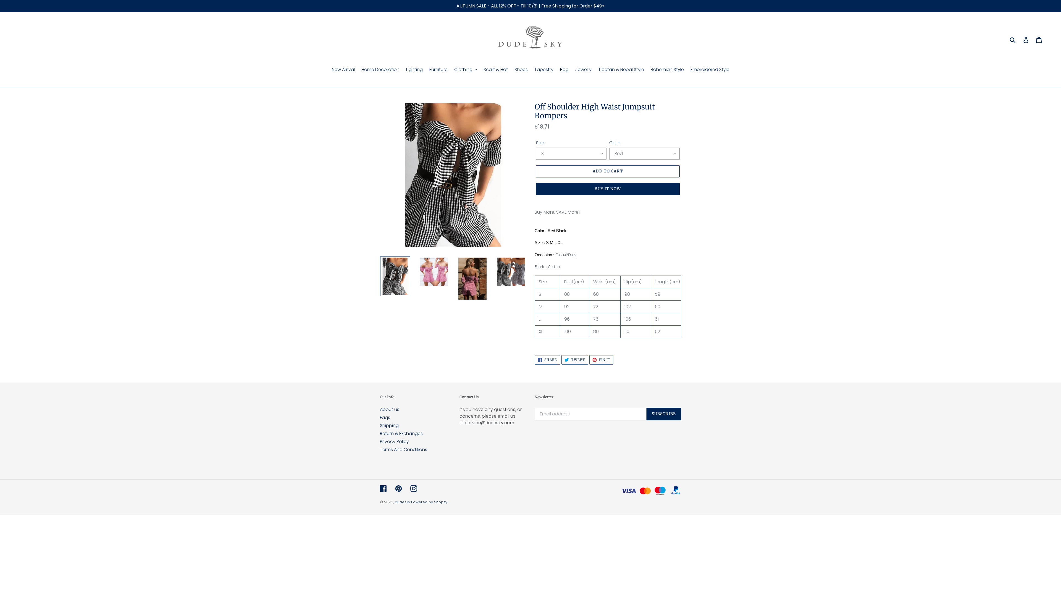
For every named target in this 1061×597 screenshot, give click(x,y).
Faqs (385, 417)
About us (389, 409)
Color (615, 143)
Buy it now (608, 188)
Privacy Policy (394, 441)
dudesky (402, 502)
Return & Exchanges (401, 433)
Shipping (389, 425)
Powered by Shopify (429, 502)
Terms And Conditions (403, 449)
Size (540, 143)
